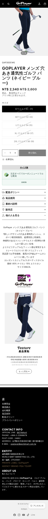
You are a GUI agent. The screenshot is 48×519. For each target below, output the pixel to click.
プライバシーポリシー (12, 420)
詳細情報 (23, 182)
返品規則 (10, 198)
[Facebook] (14, 514)
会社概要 (6, 410)
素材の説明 (11, 203)
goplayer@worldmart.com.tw (23, 444)
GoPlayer (27, 504)
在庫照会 (6, 403)
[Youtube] (23, 514)
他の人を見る (12, 215)
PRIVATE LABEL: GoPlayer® (15, 462)
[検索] (8, 4)
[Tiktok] (28, 514)
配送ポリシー (12, 192)
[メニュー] (3, 4)
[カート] (45, 4)
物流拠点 (6, 407)
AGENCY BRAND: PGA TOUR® (16, 466)
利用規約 (24, 509)
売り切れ (32, 152)
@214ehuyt (22, 432)
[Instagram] (19, 514)
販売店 (9, 209)
